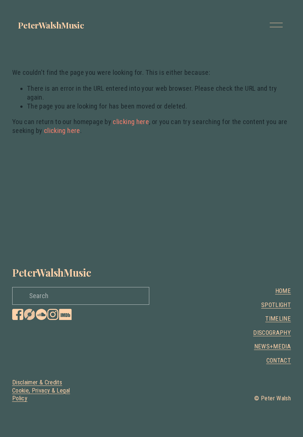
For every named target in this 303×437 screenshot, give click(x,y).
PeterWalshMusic (51, 25)
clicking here (131, 122)
